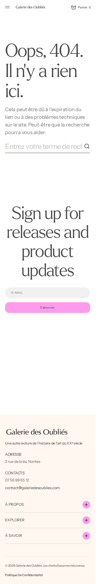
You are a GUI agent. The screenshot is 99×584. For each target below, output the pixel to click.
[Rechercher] (87, 146)
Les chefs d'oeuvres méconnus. (64, 565)
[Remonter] (89, 578)
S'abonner (47, 307)
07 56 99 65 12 (17, 480)
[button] (8, 7)
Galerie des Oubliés (29, 565)
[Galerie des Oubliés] (30, 7)
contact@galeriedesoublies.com (32, 487)
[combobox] (44, 146)
